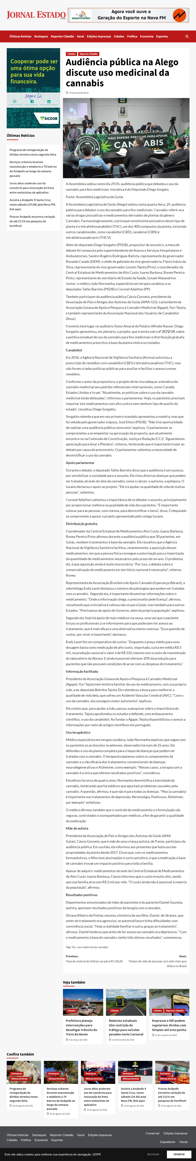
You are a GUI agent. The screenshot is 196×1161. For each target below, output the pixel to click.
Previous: (94, 958)
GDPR (96, 1154)
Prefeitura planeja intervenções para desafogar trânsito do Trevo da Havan (81, 1027)
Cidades (119, 36)
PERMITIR (179, 1154)
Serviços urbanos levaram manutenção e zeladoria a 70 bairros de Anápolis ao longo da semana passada (33, 168)
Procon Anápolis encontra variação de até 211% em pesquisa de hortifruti (32, 221)
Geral (80, 36)
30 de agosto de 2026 (23, 1105)
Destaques (41, 36)
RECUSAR (153, 1154)
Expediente (167, 1142)
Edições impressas (99, 36)
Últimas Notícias (20, 36)
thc (74, 947)
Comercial (152, 1133)
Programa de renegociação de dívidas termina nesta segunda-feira (33, 152)
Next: (158, 961)
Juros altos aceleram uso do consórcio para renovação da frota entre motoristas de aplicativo (32, 187)
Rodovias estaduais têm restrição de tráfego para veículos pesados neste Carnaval (126, 1027)
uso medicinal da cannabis (92, 947)
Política (132, 36)
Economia (146, 36)
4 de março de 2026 (78, 1040)
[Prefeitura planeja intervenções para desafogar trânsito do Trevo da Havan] (83, 1002)
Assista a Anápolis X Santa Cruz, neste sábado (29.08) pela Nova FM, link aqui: (33, 204)
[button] (187, 36)
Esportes (162, 36)
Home (184, 1142)
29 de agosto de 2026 (134, 1105)
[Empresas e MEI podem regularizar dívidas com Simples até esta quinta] (169, 1002)
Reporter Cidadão (62, 36)
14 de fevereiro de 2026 (123, 1040)
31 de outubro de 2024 (166, 1035)
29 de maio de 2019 (79, 92)
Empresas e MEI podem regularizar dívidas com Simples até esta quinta (169, 1025)
